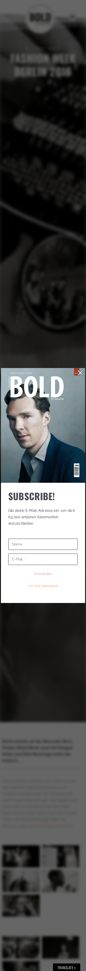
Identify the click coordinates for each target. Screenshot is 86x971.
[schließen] (80, 373)
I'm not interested (43, 586)
